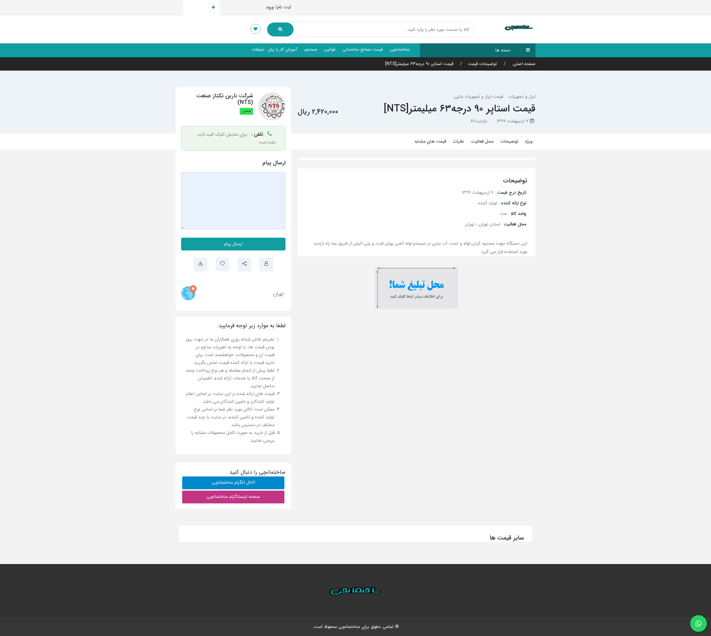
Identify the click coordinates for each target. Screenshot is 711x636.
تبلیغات (258, 49)
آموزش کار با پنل (282, 49)
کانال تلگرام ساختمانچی (233, 482)
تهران (278, 294)
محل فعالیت (482, 141)
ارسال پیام (233, 243)
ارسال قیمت (198, 7)
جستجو (310, 49)
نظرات (458, 141)
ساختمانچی (400, 49)
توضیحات (509, 141)
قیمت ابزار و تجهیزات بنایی (478, 96)
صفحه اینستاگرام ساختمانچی (233, 496)
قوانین (329, 49)
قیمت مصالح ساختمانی (362, 49)
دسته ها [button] (502, 50)
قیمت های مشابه (430, 141)
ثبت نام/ (283, 7)
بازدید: (478, 121)
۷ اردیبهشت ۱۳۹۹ (513, 121)
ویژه (529, 141)
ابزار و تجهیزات (522, 96)
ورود (270, 7)
